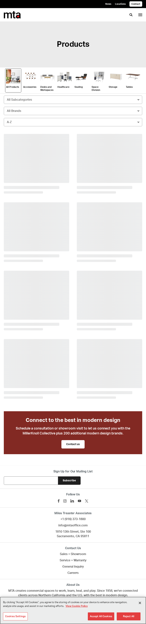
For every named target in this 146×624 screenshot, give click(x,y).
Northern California (51, 595)
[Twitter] (86, 501)
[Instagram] (65, 501)
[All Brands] (73, 111)
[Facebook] (59, 501)
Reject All (128, 616)
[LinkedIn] (72, 501)
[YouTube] (79, 500)
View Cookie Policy (77, 606)
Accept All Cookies (101, 616)
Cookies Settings (15, 616)
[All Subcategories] (73, 100)
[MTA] (12, 14)
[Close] (140, 603)
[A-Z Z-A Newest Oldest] (73, 122)
